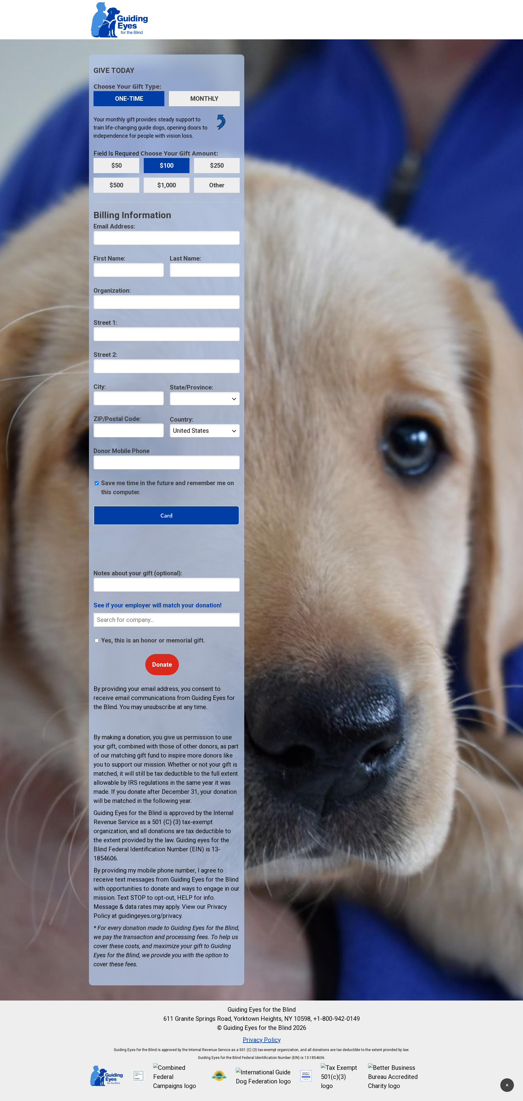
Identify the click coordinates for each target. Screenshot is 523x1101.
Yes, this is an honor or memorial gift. (153, 640)
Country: (181, 419)
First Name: (109, 258)
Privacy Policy (262, 1039)
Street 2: (105, 354)
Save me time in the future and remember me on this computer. (167, 487)
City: (100, 386)
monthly (204, 98)
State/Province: (191, 387)
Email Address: (114, 226)
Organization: (112, 290)
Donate (162, 664)
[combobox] (167, 620)
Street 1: (105, 322)
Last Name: (185, 258)
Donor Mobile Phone (122, 451)
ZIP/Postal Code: (117, 418)
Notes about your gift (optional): (138, 573)
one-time (129, 98)
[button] (106, 1085)
